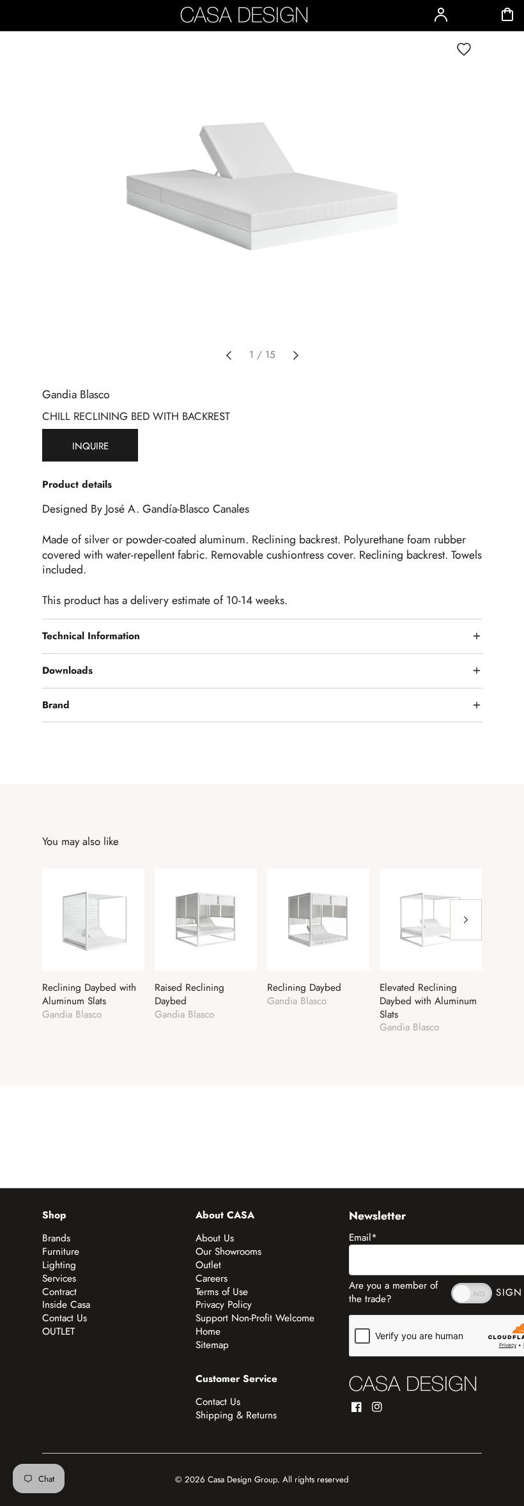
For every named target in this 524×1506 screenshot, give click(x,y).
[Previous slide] (229, 355)
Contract (59, 1292)
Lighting (59, 1265)
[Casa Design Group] (413, 1384)
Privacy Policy (224, 1305)
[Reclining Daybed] (318, 920)
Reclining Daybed (304, 988)
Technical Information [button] (91, 636)
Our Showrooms (228, 1252)
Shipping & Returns (236, 1415)
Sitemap (212, 1345)
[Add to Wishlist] (464, 49)
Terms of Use (222, 1292)
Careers (211, 1278)
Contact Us (64, 1318)
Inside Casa (66, 1305)
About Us (215, 1238)
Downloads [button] (67, 671)
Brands (56, 1238)
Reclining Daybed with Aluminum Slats (89, 994)
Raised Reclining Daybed (189, 994)
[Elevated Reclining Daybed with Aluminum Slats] (431, 920)
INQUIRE (90, 446)
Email (363, 1237)
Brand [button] (56, 705)
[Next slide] (296, 355)
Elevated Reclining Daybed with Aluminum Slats (428, 1001)
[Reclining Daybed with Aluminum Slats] (93, 920)
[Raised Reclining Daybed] (206, 920)
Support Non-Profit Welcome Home (255, 1325)
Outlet (208, 1265)
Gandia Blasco (76, 394)
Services (59, 1278)
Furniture (60, 1252)
